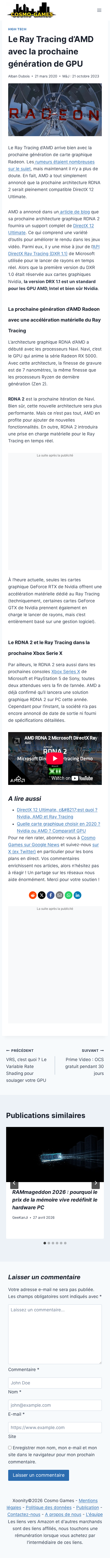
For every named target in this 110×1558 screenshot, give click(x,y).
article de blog (74, 211)
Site (12, 1436)
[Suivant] (96, 1183)
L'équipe (94, 1514)
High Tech (17, 29)
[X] (42, 895)
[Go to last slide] (14, 1183)
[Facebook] (50, 895)
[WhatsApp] (68, 895)
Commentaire (23, 1369)
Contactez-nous (23, 1514)
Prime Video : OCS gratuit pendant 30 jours (84, 1062)
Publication (87, 1507)
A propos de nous (63, 1514)
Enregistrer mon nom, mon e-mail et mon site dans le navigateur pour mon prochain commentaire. (52, 1454)
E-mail (16, 1414)
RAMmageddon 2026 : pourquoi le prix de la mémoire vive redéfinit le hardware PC (54, 1200)
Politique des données (49, 1507)
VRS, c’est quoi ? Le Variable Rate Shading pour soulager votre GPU (26, 1065)
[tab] (44, 1243)
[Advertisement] (55, 515)
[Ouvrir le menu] (99, 10)
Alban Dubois (19, 76)
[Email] (59, 895)
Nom (14, 1391)
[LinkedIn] (77, 895)
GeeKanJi (20, 1217)
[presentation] (55, 1154)
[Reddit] (33, 895)
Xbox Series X (65, 671)
